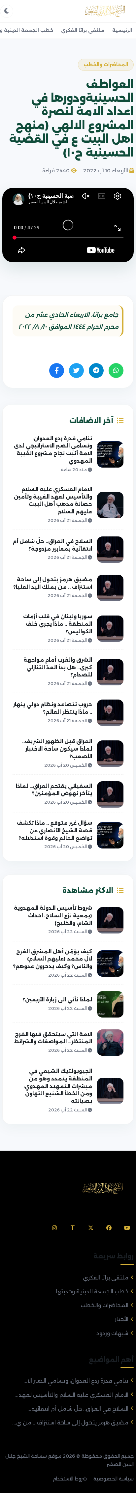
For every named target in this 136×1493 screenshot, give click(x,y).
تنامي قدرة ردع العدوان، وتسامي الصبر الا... (75, 1381)
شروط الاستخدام (69, 1479)
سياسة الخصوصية (113, 1479)
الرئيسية (122, 30)
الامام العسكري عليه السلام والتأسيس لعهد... (71, 1395)
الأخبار (121, 1319)
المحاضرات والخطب (104, 1305)
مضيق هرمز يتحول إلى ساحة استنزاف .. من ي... (70, 1423)
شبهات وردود (112, 1333)
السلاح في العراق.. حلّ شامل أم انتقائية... (77, 1409)
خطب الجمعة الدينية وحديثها (92, 1291)
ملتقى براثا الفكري (82, 30)
